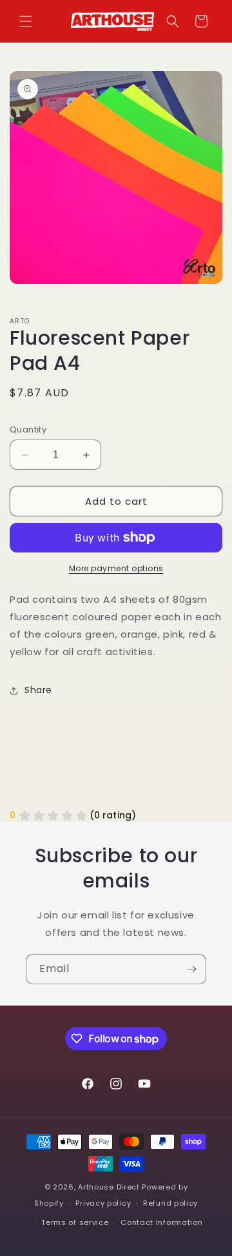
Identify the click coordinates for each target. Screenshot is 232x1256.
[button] (26, 21)
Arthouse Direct (109, 1187)
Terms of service (74, 1222)
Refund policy (170, 1203)
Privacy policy (103, 1203)
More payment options (116, 568)
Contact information (161, 1222)
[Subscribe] (191, 969)
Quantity (28, 429)
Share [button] (38, 690)
